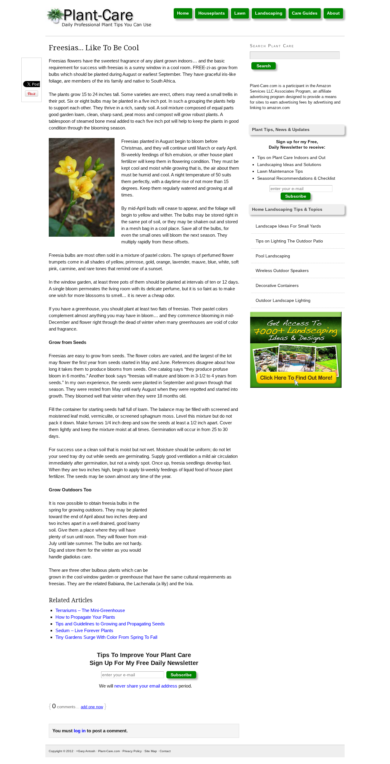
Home (183, 13)
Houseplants (211, 13)
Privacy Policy (132, 751)
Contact (165, 751)
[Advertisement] (193, 531)
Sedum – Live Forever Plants (84, 630)
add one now (92, 707)
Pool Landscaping (273, 255)
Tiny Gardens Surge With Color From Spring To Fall (106, 637)
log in (80, 730)
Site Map (150, 751)
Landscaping (268, 13)
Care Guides (304, 13)
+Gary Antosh (85, 751)
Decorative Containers (277, 285)
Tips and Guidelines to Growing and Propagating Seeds (110, 623)
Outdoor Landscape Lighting (283, 300)
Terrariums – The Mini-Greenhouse (90, 610)
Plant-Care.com (109, 751)
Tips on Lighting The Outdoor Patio (289, 241)
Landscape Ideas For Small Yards (288, 226)
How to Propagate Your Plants (85, 617)
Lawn (240, 13)
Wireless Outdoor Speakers (282, 270)
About (333, 13)
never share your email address (145, 685)
